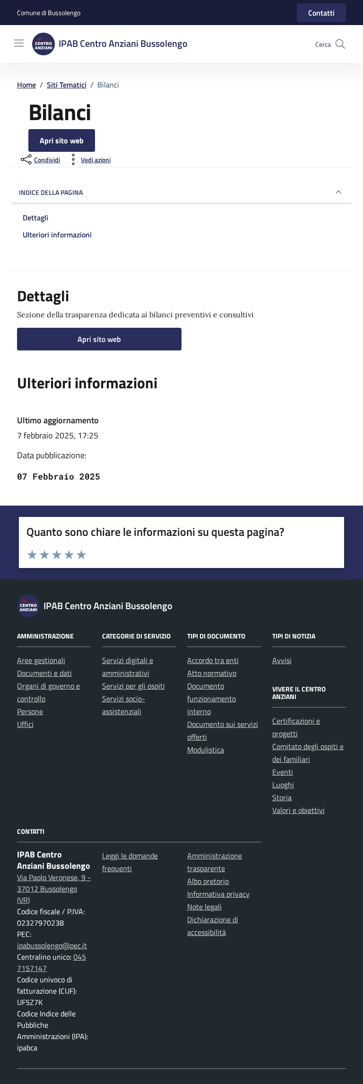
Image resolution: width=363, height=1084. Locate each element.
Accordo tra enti (213, 660)
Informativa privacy (218, 894)
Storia (282, 797)
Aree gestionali (41, 660)
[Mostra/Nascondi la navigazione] (19, 43)
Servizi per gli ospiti (133, 685)
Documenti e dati (44, 673)
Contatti (321, 12)
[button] (340, 44)
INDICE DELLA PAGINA (51, 192)
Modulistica (205, 749)
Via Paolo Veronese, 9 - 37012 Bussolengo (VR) (54, 889)
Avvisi (282, 660)
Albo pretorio (208, 881)
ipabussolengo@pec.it (52, 945)
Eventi (282, 772)
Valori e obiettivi (298, 810)
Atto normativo (211, 673)
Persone (30, 711)
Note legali (204, 906)
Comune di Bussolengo (48, 12)
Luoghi (283, 784)
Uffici (25, 724)
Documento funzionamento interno (211, 698)
